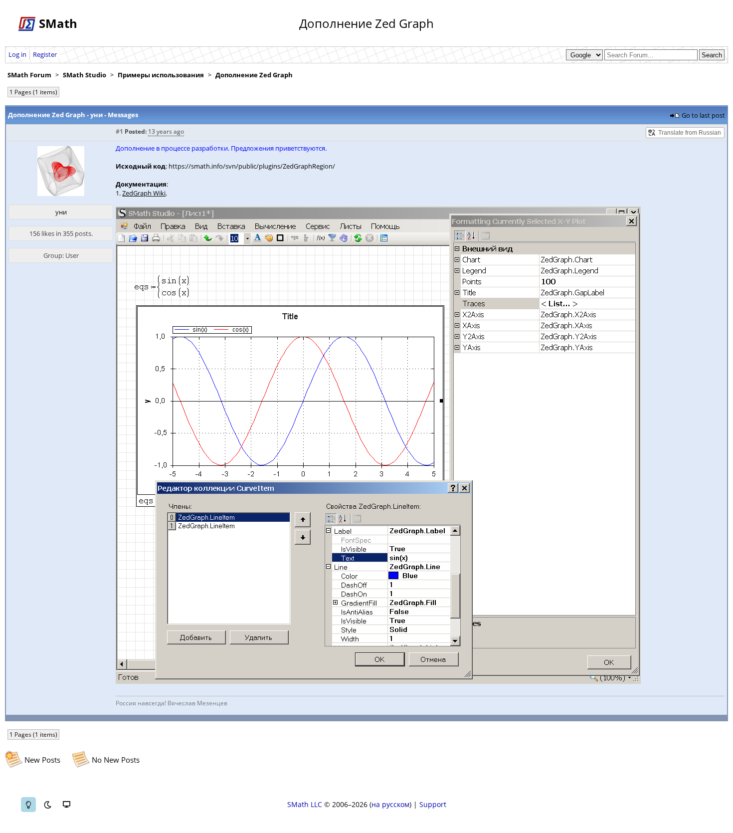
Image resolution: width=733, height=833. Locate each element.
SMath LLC (304, 804)
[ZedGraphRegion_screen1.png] (378, 681)
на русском (390, 804)
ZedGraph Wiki (144, 193)
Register (45, 54)
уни (61, 212)
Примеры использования (161, 74)
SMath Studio (84, 74)
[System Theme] (66, 804)
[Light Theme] (28, 804)
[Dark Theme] (47, 804)
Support (432, 804)
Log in (17, 54)
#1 (119, 131)
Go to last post (703, 115)
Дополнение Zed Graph (254, 74)
